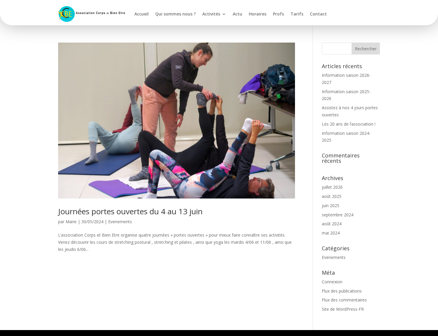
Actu (237, 14)
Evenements (120, 221)
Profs (278, 14)
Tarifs (297, 14)
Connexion (332, 282)
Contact (318, 14)
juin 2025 (330, 205)
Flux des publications (342, 291)
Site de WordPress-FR (343, 309)
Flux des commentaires (344, 300)
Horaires (257, 14)
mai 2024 (331, 233)
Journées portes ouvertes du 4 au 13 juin (130, 211)
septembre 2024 (337, 215)
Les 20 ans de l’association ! (348, 124)
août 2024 (331, 223)
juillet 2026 (332, 187)
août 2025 (331, 196)
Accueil (141, 14)
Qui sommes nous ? (175, 14)
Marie (71, 221)
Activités (211, 14)
